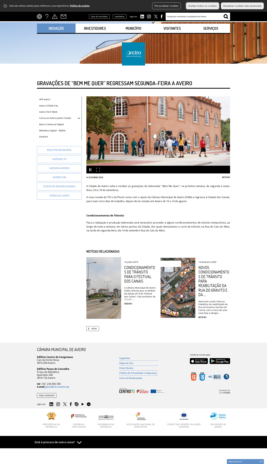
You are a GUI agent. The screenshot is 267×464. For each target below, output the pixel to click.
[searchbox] (198, 16)
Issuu (76, 404)
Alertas (55, 16)
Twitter (156, 16)
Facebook (162, 16)
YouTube (83, 405)
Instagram (149, 16)
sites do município (99, 16)
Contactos (63, 16)
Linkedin (142, 16)
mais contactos (46, 395)
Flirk (89, 404)
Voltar (94, 328)
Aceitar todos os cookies (202, 6)
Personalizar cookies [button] (166, 6)
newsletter (120, 16)
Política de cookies (79, 5)
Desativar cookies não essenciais (242, 6)
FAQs (47, 16)
